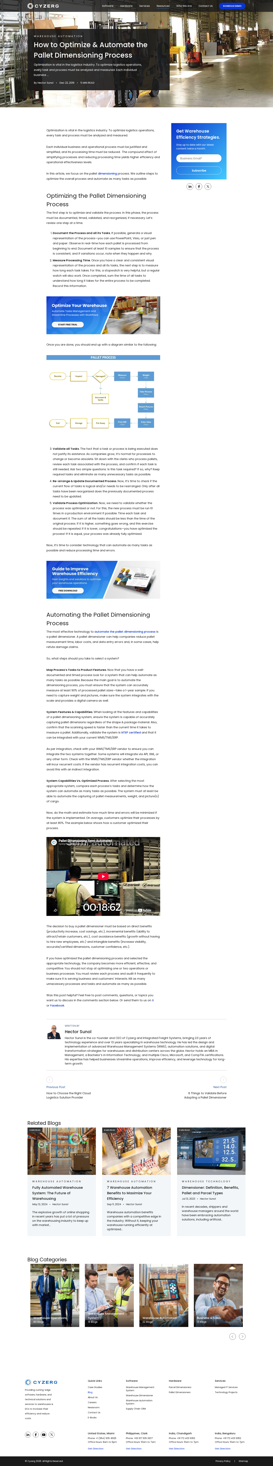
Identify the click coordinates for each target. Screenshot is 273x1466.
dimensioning (107, 173)
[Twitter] (51, 1434)
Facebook (57, 1005)
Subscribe (199, 170)
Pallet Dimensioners (180, 1392)
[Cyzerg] (41, 1381)
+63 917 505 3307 (143, 1438)
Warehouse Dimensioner (139, 1395)
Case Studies (95, 1387)
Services (144, 6)
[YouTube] (43, 1434)
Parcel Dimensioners (180, 1387)
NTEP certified (131, 732)
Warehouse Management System (140, 1389)
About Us (93, 1397)
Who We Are (184, 6)
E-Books (92, 1417)
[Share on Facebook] (199, 186)
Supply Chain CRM (136, 1408)
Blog (90, 1392)
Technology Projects (226, 1392)
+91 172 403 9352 (186, 1438)
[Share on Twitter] (208, 186)
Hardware (126, 6)
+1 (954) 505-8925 (106, 1438)
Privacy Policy (223, 1461)
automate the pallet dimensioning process (124, 632)
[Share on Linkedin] (190, 186)
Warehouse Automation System (139, 1402)
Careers (92, 1402)
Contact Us (206, 6)
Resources (163, 6)
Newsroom (94, 1407)
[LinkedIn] (28, 1434)
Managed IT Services (226, 1387)
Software (107, 6)
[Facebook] (35, 1434)
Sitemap (243, 1461)
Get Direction (95, 1448)
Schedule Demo (232, 6)
